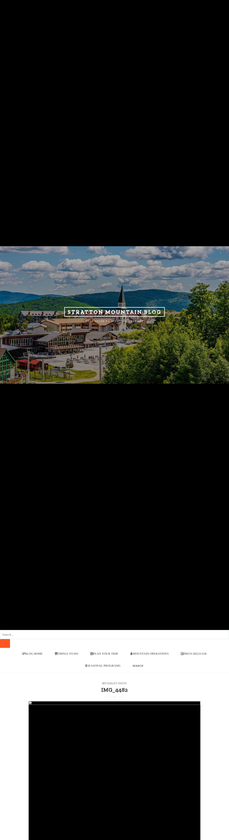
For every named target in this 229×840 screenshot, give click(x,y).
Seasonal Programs (103, 665)
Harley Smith (116, 683)
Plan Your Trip (105, 653)
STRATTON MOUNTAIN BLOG (114, 312)
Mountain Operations (151, 653)
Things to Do (67, 653)
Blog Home (34, 653)
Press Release (195, 653)
